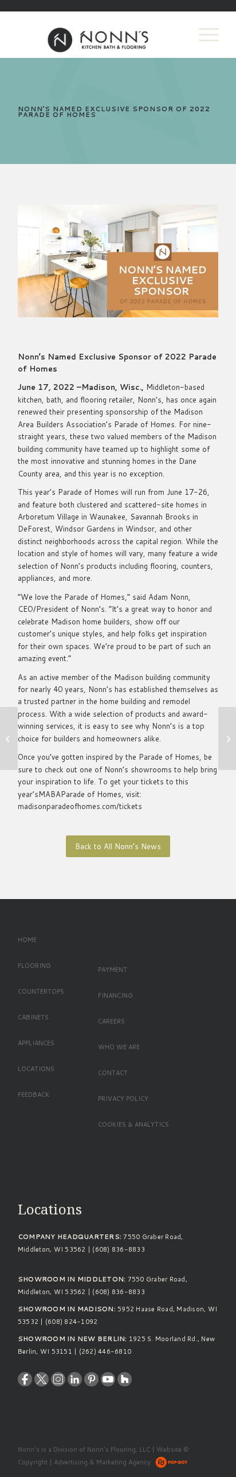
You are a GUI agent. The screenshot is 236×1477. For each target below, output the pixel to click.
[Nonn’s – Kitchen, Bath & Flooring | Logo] (98, 34)
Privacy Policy (123, 1098)
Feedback (33, 1094)
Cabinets (33, 1017)
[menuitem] (203, 34)
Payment (112, 969)
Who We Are (119, 1047)
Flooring (34, 965)
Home (27, 939)
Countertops (41, 991)
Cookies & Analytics (133, 1124)
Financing (115, 995)
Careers (111, 1021)
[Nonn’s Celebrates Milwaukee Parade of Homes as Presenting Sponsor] (227, 738)
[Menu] (203, 34)
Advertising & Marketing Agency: (103, 1462)
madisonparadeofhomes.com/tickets (80, 806)
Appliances (36, 1043)
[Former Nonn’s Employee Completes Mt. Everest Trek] (9, 738)
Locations (36, 1068)
